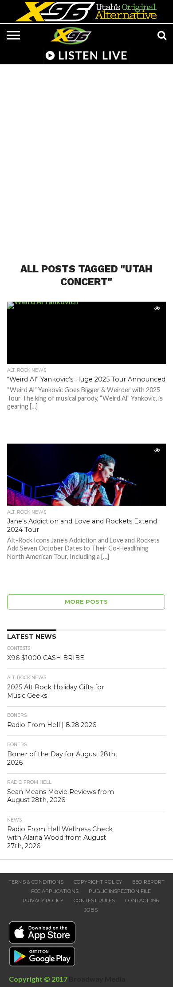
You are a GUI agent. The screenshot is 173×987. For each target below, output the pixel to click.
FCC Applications (55, 891)
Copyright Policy (98, 882)
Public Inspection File (120, 891)
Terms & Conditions (35, 882)
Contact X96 (142, 900)
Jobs (91, 910)
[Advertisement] (86, 158)
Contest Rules (94, 900)
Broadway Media (97, 979)
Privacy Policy (43, 900)
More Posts (86, 601)
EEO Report (148, 882)
